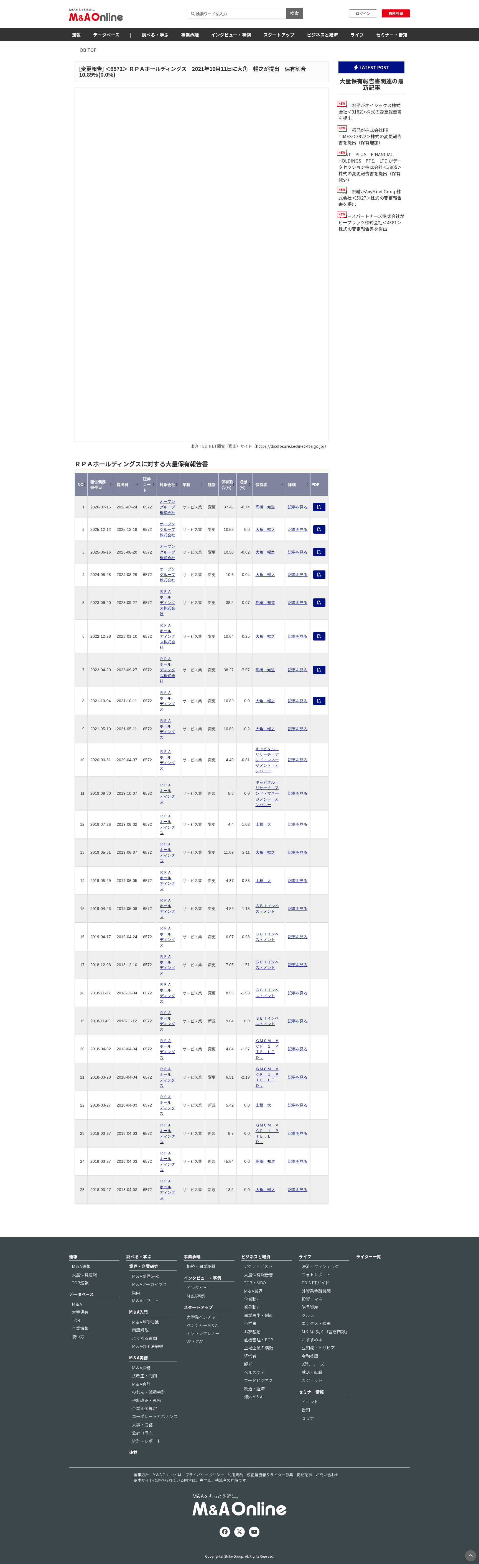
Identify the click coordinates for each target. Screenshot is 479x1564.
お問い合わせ (327, 1474)
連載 (133, 1452)
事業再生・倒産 (258, 1315)
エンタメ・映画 (316, 1323)
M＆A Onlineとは (167, 1474)
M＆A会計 (141, 1384)
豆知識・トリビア (318, 1348)
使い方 (78, 1336)
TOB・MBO (255, 1282)
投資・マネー (314, 1299)
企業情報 (80, 1328)
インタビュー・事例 (231, 34)
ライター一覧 (368, 1256)
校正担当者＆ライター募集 (270, 1474)
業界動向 (252, 1307)
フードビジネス (258, 1380)
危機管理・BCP (258, 1339)
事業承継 (190, 34)
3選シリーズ (313, 1364)
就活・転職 (312, 1372)
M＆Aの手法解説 (147, 1346)
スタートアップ (278, 34)
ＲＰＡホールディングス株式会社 (167, 602)
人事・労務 (142, 1424)
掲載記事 (304, 1474)
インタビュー (199, 1287)
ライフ (357, 34)
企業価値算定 (144, 1408)
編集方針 (141, 1474)
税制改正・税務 (146, 1400)
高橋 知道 (265, 1161)
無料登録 (396, 13)
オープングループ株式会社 (167, 507)
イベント (310, 1401)
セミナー (310, 1418)
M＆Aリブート (145, 1300)
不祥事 (250, 1323)
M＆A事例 (196, 1296)
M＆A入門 (138, 1312)
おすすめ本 (312, 1339)
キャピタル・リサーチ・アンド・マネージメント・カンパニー (267, 760)
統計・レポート (146, 1441)
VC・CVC (195, 1341)
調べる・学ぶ (155, 34)
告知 (306, 1410)
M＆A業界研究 (145, 1276)
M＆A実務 (138, 1357)
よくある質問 (144, 1338)
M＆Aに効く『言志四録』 (325, 1331)
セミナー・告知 (391, 34)
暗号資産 (310, 1307)
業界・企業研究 (143, 1266)
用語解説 (140, 1330)
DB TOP (88, 50)
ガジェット (312, 1380)
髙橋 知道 (265, 507)
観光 (248, 1364)
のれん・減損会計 (148, 1392)
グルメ (308, 1315)
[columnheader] (81, 484)
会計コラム (142, 1433)
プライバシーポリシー (204, 1474)
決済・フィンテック (320, 1266)
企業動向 (252, 1299)
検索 (294, 13)
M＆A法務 (141, 1367)
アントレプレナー (203, 1333)
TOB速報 (80, 1282)
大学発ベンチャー (203, 1317)
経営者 (250, 1356)
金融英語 (310, 1356)
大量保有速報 (84, 1274)
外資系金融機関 (316, 1291)
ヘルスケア (254, 1372)
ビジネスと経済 (322, 34)
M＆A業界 (253, 1291)
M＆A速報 (81, 1266)
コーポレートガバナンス (155, 1416)
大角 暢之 (265, 529)
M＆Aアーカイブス (149, 1284)
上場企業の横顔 (258, 1348)
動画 (136, 1292)
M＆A (77, 1304)
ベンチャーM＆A (202, 1325)
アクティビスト (258, 1266)
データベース (106, 34)
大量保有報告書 (258, 1274)
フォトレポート (316, 1274)
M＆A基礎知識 (145, 1322)
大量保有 (80, 1312)
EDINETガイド (315, 1282)
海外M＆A (253, 1397)
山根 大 (263, 824)
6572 (116, 69)
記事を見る (297, 507)
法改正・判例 (144, 1375)
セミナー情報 (311, 1392)
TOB (76, 1320)
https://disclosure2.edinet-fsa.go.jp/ (290, 446)
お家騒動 (252, 1331)
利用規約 (235, 1474)
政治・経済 (254, 1388)
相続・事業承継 (201, 1266)
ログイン (363, 13)
